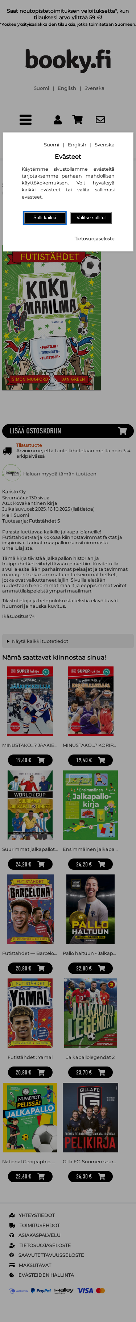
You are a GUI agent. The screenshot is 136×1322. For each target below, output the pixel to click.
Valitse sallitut (91, 217)
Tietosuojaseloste (95, 238)
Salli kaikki (44, 217)
